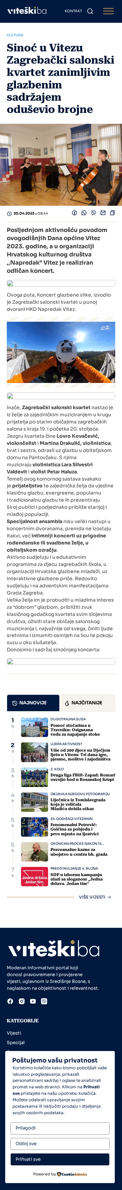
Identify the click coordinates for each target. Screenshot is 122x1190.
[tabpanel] (61, 808)
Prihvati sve (28, 1159)
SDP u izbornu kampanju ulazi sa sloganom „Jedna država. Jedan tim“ (76, 879)
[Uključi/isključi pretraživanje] (90, 11)
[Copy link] (112, 214)
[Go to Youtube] (32, 1002)
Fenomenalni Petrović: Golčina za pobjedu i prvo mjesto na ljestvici (74, 829)
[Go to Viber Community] (44, 1002)
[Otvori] (108, 11)
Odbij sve (26, 1143)
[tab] (33, 703)
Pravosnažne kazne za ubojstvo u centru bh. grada (78, 851)
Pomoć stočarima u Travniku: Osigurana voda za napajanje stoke (75, 730)
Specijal (16, 1042)
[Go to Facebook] (10, 1002)
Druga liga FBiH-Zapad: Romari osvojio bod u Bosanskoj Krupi (82, 777)
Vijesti (14, 1033)
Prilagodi (26, 1128)
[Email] (103, 214)
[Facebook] (75, 214)
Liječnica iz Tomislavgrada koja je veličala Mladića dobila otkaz (77, 804)
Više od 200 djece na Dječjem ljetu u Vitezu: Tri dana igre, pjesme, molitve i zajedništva (80, 754)
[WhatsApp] (84, 214)
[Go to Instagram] (21, 1002)
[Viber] (93, 214)
